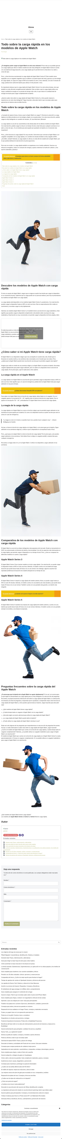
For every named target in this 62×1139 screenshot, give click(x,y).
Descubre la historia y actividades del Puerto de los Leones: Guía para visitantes (24, 1043)
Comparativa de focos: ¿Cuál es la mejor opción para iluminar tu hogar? (23, 853)
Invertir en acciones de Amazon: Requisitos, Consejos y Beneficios (20, 986)
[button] (59, 1108)
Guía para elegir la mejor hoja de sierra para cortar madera (20, 844)
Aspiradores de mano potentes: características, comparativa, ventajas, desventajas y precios (27, 1049)
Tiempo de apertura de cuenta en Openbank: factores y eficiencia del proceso (25, 855)
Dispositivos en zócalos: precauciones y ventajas (15, 1018)
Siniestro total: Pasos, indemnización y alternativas (18, 842)
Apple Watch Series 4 (7, 180)
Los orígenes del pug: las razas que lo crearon (14, 952)
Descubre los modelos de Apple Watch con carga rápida (17, 168)
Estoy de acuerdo (31, 336)
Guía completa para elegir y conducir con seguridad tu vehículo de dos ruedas (23, 998)
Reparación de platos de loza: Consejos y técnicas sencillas (18, 1075)
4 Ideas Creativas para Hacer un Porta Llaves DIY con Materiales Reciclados (23, 1096)
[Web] (20, 835)
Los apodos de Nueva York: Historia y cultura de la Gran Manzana (20, 983)
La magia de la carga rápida (9, 174)
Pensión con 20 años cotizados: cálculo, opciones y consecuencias (22, 851)
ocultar (34, 162)
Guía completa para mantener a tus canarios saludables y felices (19, 971)
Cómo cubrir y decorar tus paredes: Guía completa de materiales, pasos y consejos (25, 1058)
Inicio (2, 39)
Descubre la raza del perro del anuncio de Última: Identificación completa (22, 1087)
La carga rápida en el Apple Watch (11, 172)
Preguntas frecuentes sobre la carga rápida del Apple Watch (18, 184)
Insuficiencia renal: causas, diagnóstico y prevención (16, 1061)
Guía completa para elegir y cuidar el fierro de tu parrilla (17, 1052)
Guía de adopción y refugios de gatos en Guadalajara (16, 1055)
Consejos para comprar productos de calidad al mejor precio (18, 1046)
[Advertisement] (31, 12)
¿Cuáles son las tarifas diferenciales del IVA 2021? (15, 1066)
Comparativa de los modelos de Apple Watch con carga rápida (18, 176)
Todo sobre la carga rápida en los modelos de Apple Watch (17, 166)
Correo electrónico (9, 887)
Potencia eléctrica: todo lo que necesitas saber (14, 1037)
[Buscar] (59, 942)
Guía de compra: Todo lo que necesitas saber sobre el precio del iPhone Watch (23, 995)
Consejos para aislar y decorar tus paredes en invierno (16, 1006)
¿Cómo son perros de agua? (9, 1081)
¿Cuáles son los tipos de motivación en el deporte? (16, 1078)
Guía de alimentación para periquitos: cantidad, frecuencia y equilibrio (21, 1029)
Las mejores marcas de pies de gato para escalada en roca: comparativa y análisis (24, 1072)
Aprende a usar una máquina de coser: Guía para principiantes (19, 1000)
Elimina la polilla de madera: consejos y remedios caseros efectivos (20, 1034)
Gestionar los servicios (7, 1120)
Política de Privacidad (32, 1137)
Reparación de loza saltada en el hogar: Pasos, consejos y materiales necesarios (24, 1009)
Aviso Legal (40, 1137)
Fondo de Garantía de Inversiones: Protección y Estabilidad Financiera (21, 1021)
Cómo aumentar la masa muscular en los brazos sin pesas (20, 846)
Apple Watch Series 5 (7, 182)
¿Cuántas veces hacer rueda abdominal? (13, 1084)
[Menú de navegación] (31, 31)
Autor (3, 186)
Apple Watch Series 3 (7, 178)
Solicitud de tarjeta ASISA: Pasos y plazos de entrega (16, 1040)
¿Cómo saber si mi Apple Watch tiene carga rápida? (15, 170)
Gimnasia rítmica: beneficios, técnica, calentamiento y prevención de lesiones (23, 1098)
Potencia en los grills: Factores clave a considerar (15, 1015)
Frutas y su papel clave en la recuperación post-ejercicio (17, 1012)
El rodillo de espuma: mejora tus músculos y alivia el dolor (17, 1069)
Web (5, 894)
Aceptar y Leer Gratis (31, 1124)
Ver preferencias (31, 1133)
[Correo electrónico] (22, 835)
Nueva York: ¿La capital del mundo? (11, 1032)
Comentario (7, 901)
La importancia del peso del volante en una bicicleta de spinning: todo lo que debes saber (26, 1090)
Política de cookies (23, 1137)
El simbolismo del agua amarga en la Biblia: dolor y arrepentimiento (20, 989)
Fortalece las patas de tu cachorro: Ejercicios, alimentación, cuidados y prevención (24, 1003)
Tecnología (4, 51)
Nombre (6, 880)
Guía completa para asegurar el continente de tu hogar (16, 992)
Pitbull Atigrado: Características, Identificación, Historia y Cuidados (20, 955)
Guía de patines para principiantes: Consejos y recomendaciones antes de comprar (25, 1093)
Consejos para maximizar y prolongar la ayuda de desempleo (18, 1064)
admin (5, 831)
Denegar (31, 1129)
